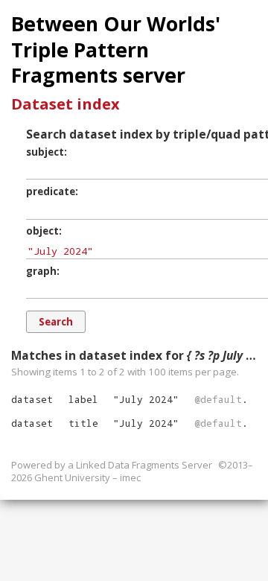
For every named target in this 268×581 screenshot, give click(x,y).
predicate (50, 191)
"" (146, 399)
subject (45, 152)
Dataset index (65, 104)
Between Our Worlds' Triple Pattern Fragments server (115, 49)
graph (41, 271)
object (42, 231)
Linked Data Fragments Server (144, 465)
